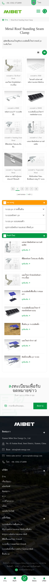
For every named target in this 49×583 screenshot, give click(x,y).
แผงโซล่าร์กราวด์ (29, 341)
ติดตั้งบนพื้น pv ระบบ (30, 357)
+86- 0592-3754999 (14, 3)
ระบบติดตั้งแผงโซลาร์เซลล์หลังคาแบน (35, 113)
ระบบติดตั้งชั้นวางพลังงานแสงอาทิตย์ (17, 549)
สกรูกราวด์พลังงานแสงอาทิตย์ (14, 534)
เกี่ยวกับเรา (6, 481)
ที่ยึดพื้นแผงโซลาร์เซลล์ (12, 539)
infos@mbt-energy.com (21, 450)
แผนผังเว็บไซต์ (8, 511)
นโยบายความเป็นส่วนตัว (31, 566)
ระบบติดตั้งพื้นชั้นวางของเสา (32, 292)
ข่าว (4, 496)
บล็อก (4, 506)
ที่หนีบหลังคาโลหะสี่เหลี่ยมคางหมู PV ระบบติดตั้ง (36, 177)
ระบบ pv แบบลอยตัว (14, 221)
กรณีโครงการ (8, 501)
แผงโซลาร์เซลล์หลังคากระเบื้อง (13, 83)
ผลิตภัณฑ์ (6, 486)
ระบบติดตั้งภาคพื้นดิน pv (12, 524)
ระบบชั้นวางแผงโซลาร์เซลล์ (14, 544)
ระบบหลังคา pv (12, 215)
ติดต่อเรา (6, 491)
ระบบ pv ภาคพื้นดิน (14, 209)
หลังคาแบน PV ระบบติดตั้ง (13, 113)
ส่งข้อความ (24, 578)
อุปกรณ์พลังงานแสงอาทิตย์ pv (19, 227)
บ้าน (6, 20)
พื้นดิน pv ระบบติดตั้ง (30, 324)
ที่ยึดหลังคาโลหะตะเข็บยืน (13, 145)
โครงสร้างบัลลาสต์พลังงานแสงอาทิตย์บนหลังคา (36, 81)
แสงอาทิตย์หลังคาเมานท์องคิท (36, 142)
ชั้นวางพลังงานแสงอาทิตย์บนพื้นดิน (17, 529)
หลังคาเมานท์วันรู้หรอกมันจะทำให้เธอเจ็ (13, 177)
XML (17, 566)
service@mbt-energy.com (32, 456)
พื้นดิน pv (6, 554)
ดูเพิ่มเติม (36, 88)
